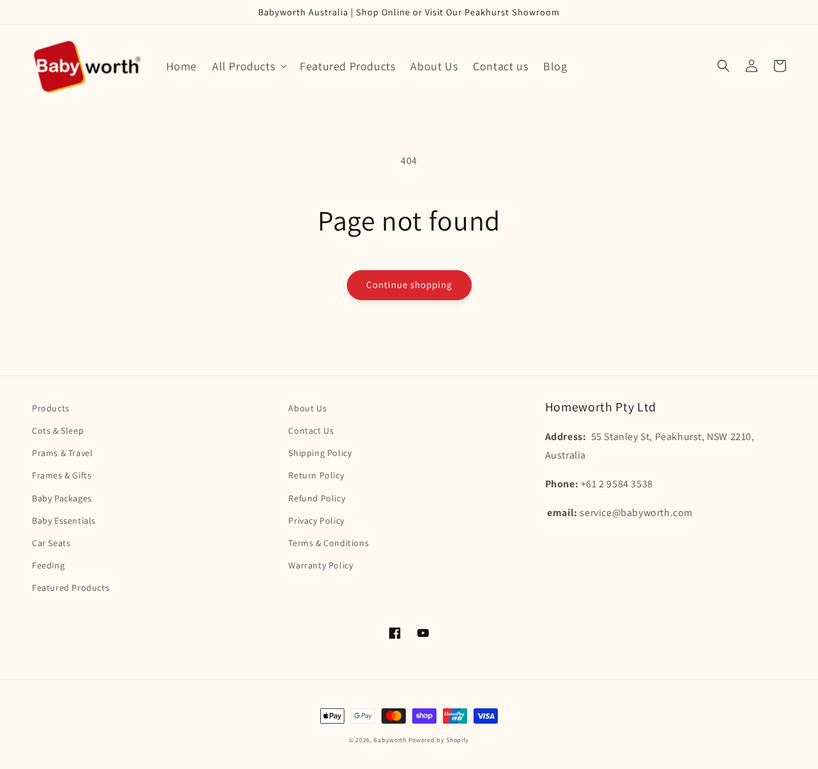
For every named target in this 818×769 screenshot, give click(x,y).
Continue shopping (409, 284)
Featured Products (70, 587)
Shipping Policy (319, 453)
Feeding (48, 565)
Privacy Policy (316, 520)
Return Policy (316, 475)
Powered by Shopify (439, 740)
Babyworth (389, 740)
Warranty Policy (320, 565)
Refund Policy (316, 498)
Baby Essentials (64, 520)
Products (51, 408)
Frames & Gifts (61, 475)
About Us (307, 408)
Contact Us (311, 430)
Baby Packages (62, 498)
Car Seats (51, 543)
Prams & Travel (62, 453)
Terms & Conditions (328, 543)
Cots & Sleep (58, 430)
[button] (248, 66)
